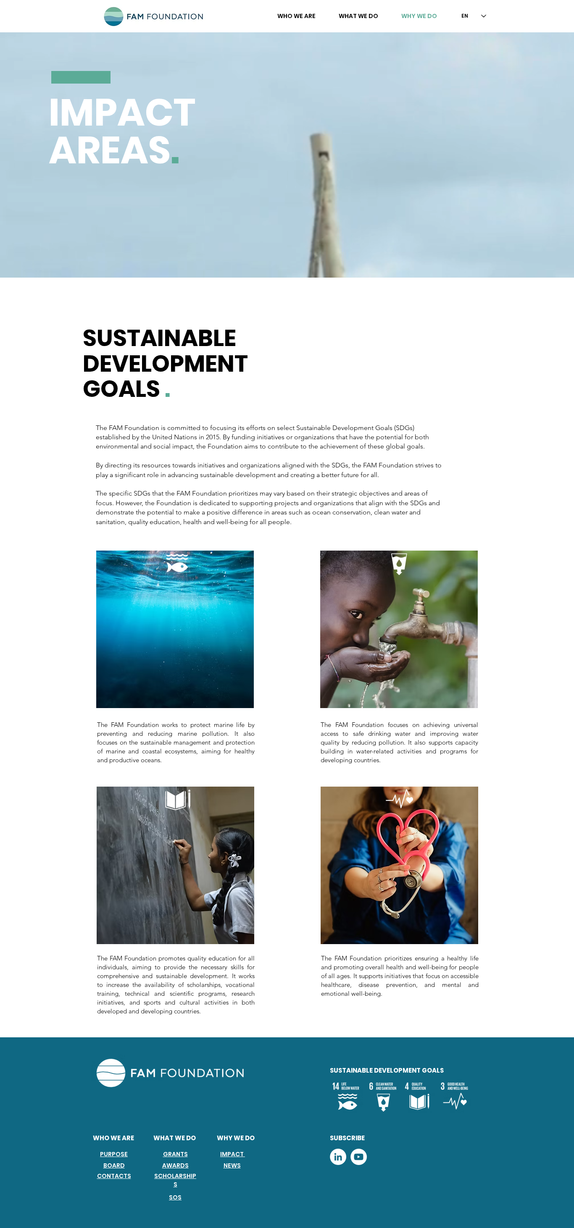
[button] (296, 15)
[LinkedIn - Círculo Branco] (338, 1157)
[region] (175, 631)
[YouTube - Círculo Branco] (358, 1157)
